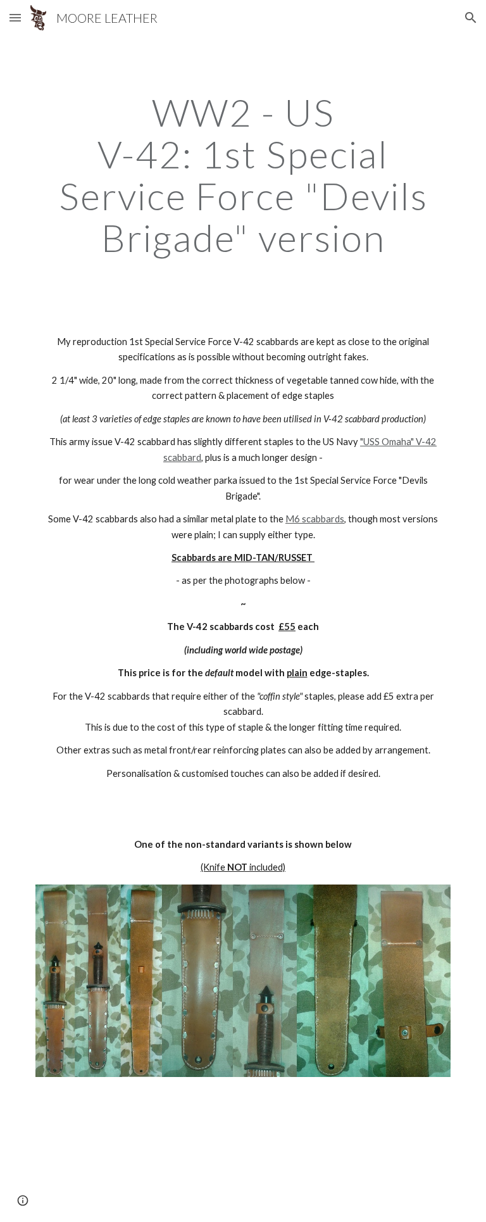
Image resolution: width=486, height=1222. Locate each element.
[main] (242, 174)
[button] (15, 17)
